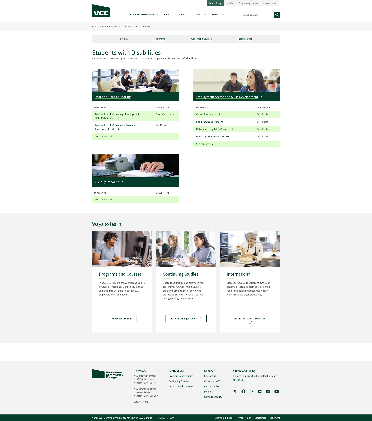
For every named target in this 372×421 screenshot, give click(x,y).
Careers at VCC (212, 381)
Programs (159, 38)
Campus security (213, 396)
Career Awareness (206, 114)
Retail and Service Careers (210, 136)
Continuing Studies (248, 3)
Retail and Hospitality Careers (212, 129)
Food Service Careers (207, 121)
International (270, 3)
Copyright (274, 417)
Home (95, 26)
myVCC (230, 3)
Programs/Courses (111, 26)
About (199, 14)
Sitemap (219, 417)
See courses (101, 136)
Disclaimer (260, 417)
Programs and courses (181, 376)
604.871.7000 (141, 402)
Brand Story (215, 3)
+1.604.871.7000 (165, 417)
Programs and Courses (141, 14)
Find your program (122, 318)
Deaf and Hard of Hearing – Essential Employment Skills (115, 127)
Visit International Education (250, 318)
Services (182, 14)
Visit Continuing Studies (183, 318)
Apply (166, 14)
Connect (216, 14)
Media (207, 391)
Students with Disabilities (138, 26)
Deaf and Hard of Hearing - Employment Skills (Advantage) (117, 115)
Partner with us (212, 386)
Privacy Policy (243, 417)
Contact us (210, 376)
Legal (230, 417)
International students (181, 386)
